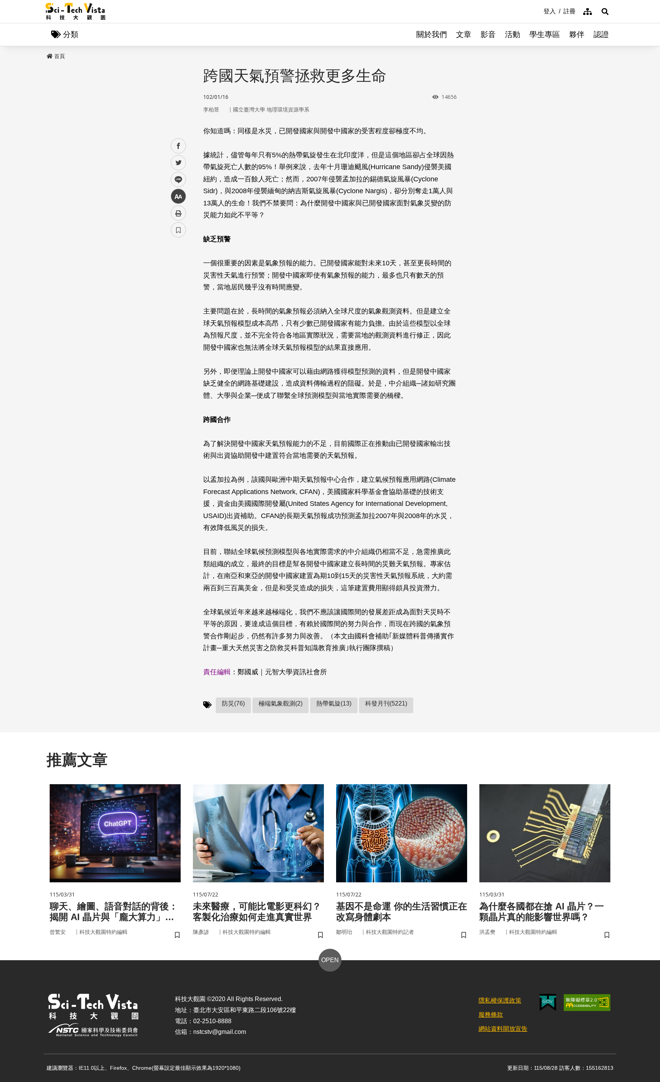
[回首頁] (75, 11)
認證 (601, 34)
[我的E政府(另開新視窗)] (548, 1002)
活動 (512, 34)
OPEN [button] (330, 960)
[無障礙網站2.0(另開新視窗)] (587, 1002)
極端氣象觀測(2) (280, 703)
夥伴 (576, 34)
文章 (463, 34)
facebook (178, 146)
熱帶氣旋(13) (333, 703)
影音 (488, 34)
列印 (178, 213)
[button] (605, 11)
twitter (178, 163)
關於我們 (431, 34)
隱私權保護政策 (500, 1000)
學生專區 (544, 34)
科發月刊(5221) (386, 703)
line (176, 179)
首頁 (59, 56)
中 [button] (178, 196)
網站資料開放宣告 (503, 1028)
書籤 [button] (178, 229)
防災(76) (233, 703)
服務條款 (491, 1014)
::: (538, 10)
